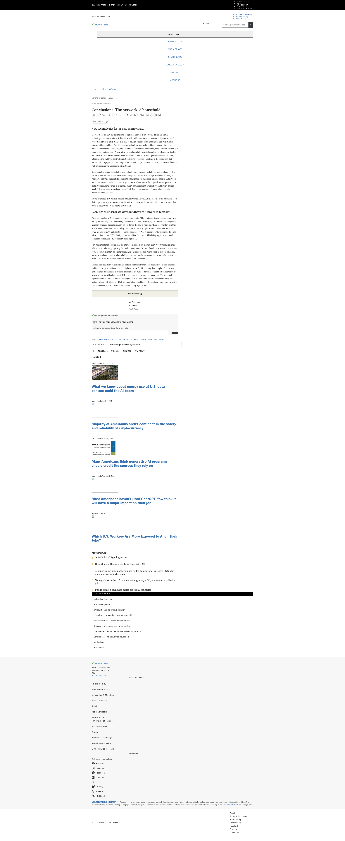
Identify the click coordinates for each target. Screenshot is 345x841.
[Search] (251, 25)
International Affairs (101, 689)
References (99, 647)
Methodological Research (103, 748)
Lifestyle (143, 339)
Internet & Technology (102, 737)
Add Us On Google (100, 121)
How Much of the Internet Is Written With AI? (120, 564)
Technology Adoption (161, 339)
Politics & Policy (99, 683)
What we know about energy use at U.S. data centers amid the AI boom (128, 388)
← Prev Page (134, 302)
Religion (95, 706)
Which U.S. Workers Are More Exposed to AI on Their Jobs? (135, 538)
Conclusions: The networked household (111, 636)
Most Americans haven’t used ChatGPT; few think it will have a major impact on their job (134, 500)
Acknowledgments (102, 604)
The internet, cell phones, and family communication (117, 631)
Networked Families (101, 103)
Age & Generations (100, 711)
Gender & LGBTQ (99, 717)
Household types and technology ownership (113, 615)
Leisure (135, 339)
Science (95, 732)
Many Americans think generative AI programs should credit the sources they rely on (130, 463)
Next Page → (135, 308)
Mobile (149, 339)
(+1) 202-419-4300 (99, 675)
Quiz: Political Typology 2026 (111, 557)
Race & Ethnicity (99, 700)
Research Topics (174, 35)
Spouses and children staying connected (112, 626)
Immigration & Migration (103, 695)
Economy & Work (99, 726)
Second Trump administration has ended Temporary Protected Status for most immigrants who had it (135, 572)
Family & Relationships (123, 339)
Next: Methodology (134, 293)
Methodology (99, 642)
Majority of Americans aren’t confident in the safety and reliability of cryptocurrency (134, 426)
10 (138, 305)
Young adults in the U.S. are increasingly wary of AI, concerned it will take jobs (135, 582)
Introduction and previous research (109, 610)
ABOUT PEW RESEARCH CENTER (104, 802)
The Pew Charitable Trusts (229, 805)
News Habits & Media (101, 743)
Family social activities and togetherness (112, 620)
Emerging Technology (105, 339)
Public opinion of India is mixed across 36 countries (123, 589)
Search (206, 23)
